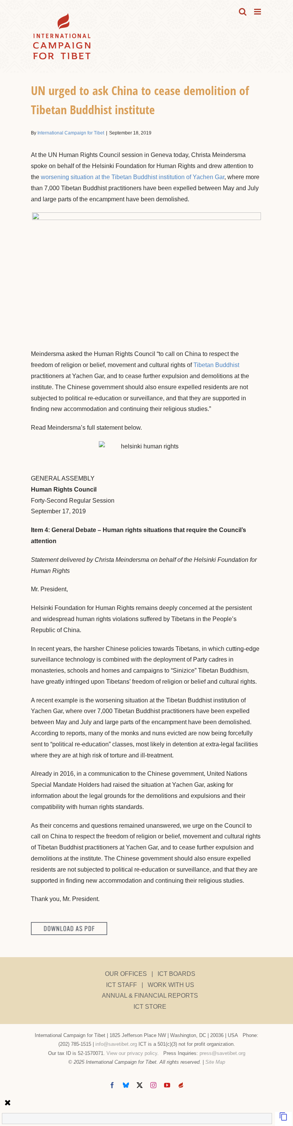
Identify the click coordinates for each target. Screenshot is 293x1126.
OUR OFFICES (126, 974)
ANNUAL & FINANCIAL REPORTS (150, 995)
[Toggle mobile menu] (258, 12)
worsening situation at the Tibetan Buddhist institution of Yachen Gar (132, 177)
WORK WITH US (171, 985)
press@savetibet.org (222, 1053)
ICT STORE (150, 1006)
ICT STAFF (121, 985)
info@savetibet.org (116, 1044)
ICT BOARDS (176, 974)
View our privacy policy (131, 1053)
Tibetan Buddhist (216, 365)
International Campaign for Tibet (70, 133)
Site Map (215, 1062)
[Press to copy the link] (283, 1119)
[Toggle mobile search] (242, 12)
